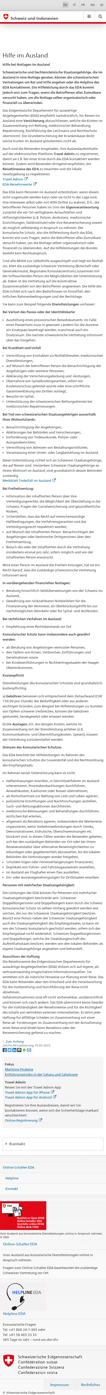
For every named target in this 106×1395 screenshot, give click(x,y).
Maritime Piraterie (19, 1069)
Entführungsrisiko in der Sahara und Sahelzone (41, 1074)
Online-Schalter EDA (18, 1167)
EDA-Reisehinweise (17, 184)
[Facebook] (5, 1050)
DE (65, 5)
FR (83, 5)
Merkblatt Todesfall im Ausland (27, 480)
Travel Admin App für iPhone (27, 1092)
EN (93, 5)
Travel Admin (13, 179)
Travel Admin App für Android (28, 1097)
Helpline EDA (14, 1313)
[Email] (29, 1050)
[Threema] (19, 1050)
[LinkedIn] (14, 1050)
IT (74, 5)
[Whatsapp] (24, 1050)
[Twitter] (9, 1050)
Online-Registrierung (21, 1120)
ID (101, 5)
